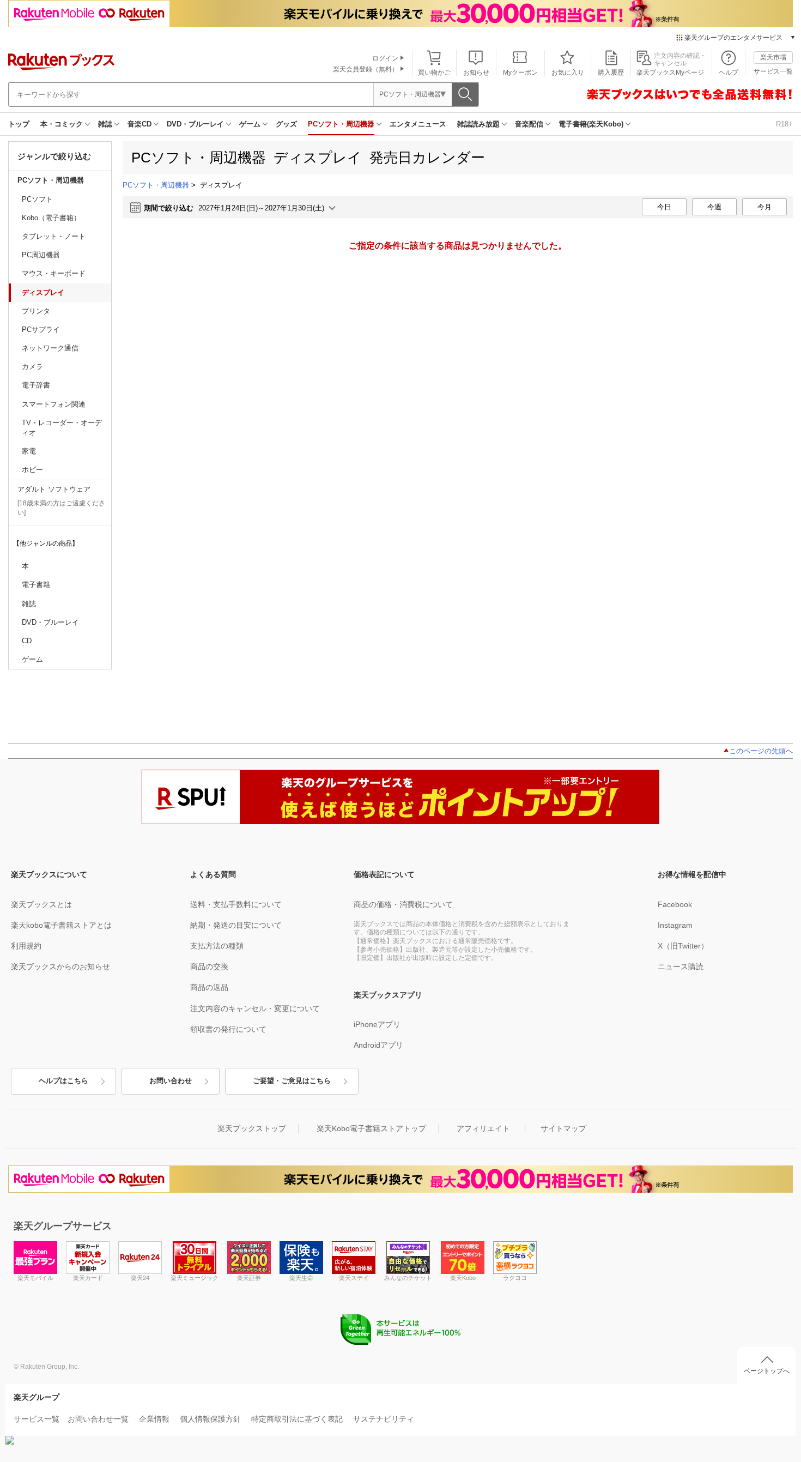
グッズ (286, 124)
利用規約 (26, 945)
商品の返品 (209, 987)
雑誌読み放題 (478, 124)
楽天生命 (301, 1277)
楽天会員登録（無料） (365, 69)
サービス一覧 (773, 71)
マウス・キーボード (54, 273)
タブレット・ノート (54, 236)
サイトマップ (563, 1128)
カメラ (32, 367)
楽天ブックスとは (41, 904)
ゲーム (249, 124)
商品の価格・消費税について (403, 904)
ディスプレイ (43, 292)
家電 (29, 451)
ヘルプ (728, 72)
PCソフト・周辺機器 (341, 124)
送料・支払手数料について (236, 904)
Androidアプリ (378, 1045)
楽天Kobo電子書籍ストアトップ (371, 1128)
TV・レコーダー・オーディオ (62, 428)
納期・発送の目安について (236, 925)
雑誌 (105, 124)
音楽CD (139, 124)
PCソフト (37, 199)
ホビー (32, 470)
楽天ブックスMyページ (670, 72)
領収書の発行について (228, 1029)
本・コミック (61, 124)
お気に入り (567, 72)
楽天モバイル (35, 1277)
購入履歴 (611, 72)
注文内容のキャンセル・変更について (255, 1008)
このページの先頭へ (761, 751)
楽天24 (140, 1277)
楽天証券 (249, 1277)
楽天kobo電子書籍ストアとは (61, 925)
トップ (18, 124)
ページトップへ (767, 1371)
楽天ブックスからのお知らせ (60, 966)
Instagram (675, 925)
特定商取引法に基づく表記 (297, 1419)
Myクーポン (520, 72)
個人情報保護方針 (210, 1419)
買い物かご (434, 72)
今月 (764, 207)
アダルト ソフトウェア (53, 489)
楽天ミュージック (195, 1277)
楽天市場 (773, 57)
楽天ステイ (354, 1277)
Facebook (675, 904)
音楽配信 (529, 124)
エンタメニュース (418, 124)
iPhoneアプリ (377, 1024)
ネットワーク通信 (50, 348)
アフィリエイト (483, 1128)
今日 (664, 207)
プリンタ (36, 311)
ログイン (385, 58)
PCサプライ (41, 329)
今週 (714, 207)
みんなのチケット (408, 1277)
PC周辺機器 (41, 255)
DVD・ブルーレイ (195, 124)
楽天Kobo (463, 1277)
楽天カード (88, 1277)
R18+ (784, 124)
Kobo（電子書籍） (51, 218)
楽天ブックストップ (251, 1128)
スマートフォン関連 (54, 404)
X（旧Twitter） (683, 945)
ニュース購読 (680, 966)
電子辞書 (36, 385)
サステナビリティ (383, 1419)
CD (27, 641)
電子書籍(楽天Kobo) (591, 124)
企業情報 (154, 1419)
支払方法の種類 (217, 945)
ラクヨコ (515, 1277)
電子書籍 (36, 585)
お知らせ (476, 72)
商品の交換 (209, 966)
